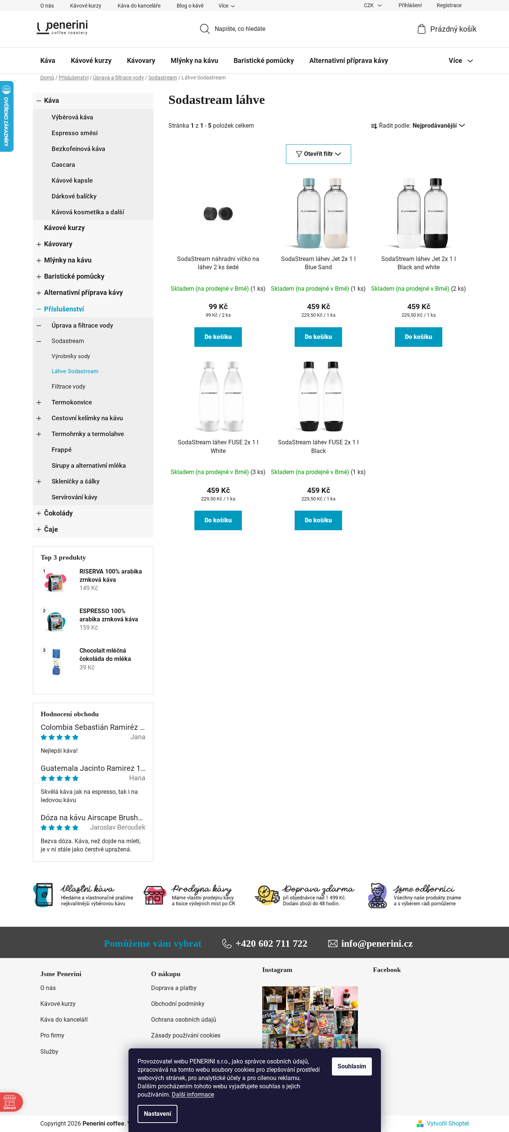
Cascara (63, 164)
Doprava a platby (174, 988)
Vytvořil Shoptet (448, 1123)
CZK (369, 5)
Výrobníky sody (71, 356)
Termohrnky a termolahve (88, 434)
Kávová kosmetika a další (88, 212)
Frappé (62, 449)
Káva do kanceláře (139, 6)
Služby (49, 1051)
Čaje (51, 529)
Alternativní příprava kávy (83, 292)
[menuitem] (48, 60)
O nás (47, 6)
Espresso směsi (75, 133)
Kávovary (58, 244)
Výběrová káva (72, 117)
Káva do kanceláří (64, 1019)
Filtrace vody (69, 386)
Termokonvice (72, 402)
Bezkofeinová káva (78, 149)
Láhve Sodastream (75, 371)
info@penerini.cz (377, 943)
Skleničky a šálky (75, 481)
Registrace (449, 5)
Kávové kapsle (72, 180)
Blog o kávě (190, 6)
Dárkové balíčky (74, 196)
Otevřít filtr (318, 153)
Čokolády (58, 513)
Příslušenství (64, 309)
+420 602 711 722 (271, 943)
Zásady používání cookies (185, 1035)
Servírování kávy (74, 497)
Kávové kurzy (85, 6)
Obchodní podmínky (178, 1003)
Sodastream (68, 341)
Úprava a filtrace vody (82, 325)
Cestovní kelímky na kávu (87, 418)
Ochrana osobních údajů (183, 1019)
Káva (51, 100)
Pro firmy (52, 1035)
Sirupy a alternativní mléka (89, 465)
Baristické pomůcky (74, 276)
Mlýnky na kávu (68, 260)
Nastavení (157, 1113)
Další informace (193, 1094)
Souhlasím (352, 1066)
